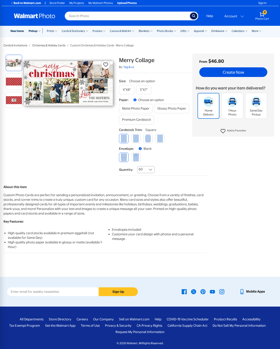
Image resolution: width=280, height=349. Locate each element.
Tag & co (128, 67)
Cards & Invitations (15, 45)
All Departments (32, 319)
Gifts (183, 31)
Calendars (238, 31)
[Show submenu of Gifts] (188, 30)
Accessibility (251, 319)
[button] (233, 131)
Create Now (233, 72)
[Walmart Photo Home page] (34, 16)
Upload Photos (127, 3)
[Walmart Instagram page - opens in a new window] (221, 291)
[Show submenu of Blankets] (151, 30)
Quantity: (126, 170)
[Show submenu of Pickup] (40, 30)
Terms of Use (90, 326)
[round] (136, 138)
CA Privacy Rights (149, 326)
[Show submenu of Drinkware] (226, 30)
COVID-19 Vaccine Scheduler (188, 319)
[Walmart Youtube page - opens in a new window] (212, 291)
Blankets (144, 31)
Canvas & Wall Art (120, 31)
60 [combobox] (141, 169)
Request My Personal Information (140, 332)
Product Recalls (225, 319)
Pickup (33, 31)
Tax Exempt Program (24, 326)
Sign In (262, 3)
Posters (97, 31)
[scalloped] (160, 138)
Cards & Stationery (73, 31)
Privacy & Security (118, 326)
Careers (82, 319)
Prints (50, 31)
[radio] (14, 63)
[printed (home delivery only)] (136, 157)
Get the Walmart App (60, 326)
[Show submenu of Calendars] (246, 30)
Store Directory (60, 319)
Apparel (199, 31)
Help (209, 16)
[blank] (123, 157)
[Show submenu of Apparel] (206, 30)
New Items (17, 31)
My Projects (76, 3)
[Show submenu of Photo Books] (175, 30)
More (255, 31)
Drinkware (217, 31)
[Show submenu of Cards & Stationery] (87, 30)
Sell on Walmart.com (134, 319)
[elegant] (148, 138)
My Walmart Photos (100, 3)
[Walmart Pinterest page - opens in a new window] (203, 291)
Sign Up (118, 292)
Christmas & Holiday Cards (48, 45)
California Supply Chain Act (187, 326)
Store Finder (57, 3)
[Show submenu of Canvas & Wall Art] (133, 30)
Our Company (103, 319)
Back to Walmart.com (27, 3)
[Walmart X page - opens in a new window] (193, 291)
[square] (123, 138)
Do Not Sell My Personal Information (239, 326)
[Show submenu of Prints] (56, 30)
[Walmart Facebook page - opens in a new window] (184, 291)
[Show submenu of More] (260, 30)
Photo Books (165, 31)
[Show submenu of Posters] (104, 30)
